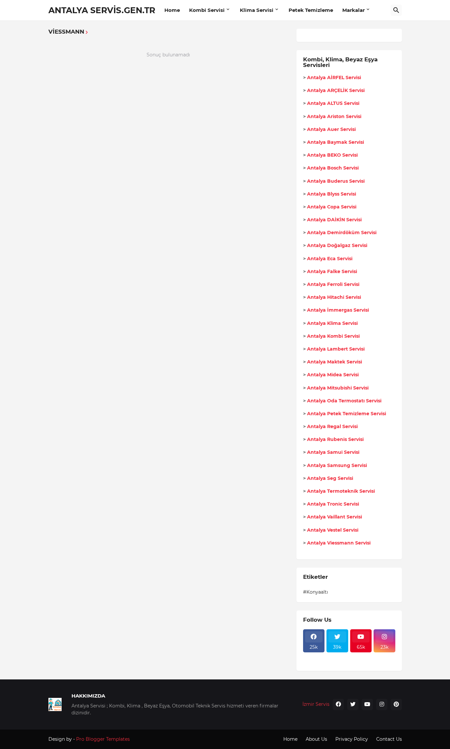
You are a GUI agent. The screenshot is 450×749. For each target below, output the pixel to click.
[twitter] (352, 704)
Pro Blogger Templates (103, 739)
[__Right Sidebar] (337, 656)
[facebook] (338, 704)
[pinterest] (396, 704)
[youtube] (367, 704)
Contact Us (389, 739)
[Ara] (396, 10)
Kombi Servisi (207, 10)
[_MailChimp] (384, 656)
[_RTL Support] (314, 662)
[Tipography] (361, 662)
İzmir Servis (315, 704)
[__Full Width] (314, 656)
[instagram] (381, 704)
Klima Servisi (256, 10)
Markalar (353, 10)
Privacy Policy (351, 739)
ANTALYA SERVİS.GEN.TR (101, 10)
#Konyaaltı (315, 592)
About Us (316, 739)
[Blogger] (337, 662)
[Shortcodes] (384, 662)
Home (172, 10)
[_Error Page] (361, 656)
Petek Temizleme (311, 10)
